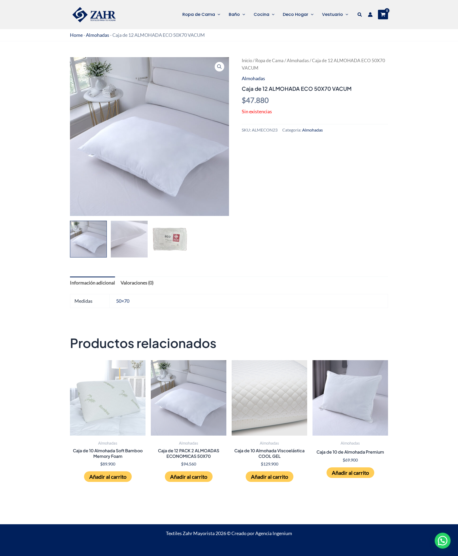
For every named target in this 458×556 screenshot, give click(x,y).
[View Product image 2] (129, 239)
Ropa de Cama (269, 60)
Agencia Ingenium (273, 533)
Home (76, 35)
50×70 (122, 301)
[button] (217, 14)
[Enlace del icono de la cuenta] (370, 14)
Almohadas (97, 35)
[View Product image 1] (88, 239)
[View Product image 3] (170, 239)
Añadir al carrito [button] (107, 476)
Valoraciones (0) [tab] (137, 283)
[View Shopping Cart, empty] (383, 14)
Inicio (247, 60)
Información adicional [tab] (92, 283)
